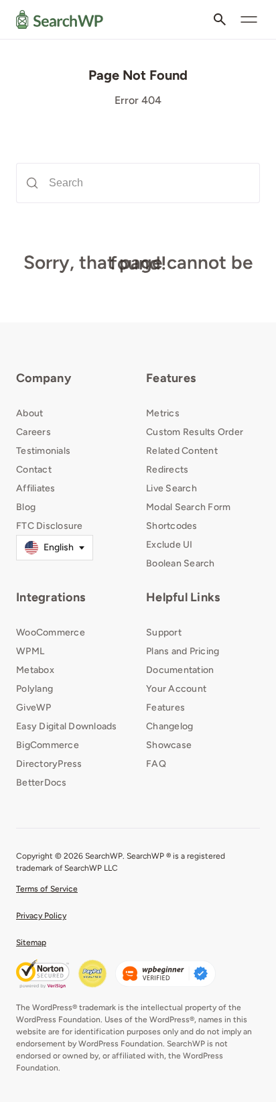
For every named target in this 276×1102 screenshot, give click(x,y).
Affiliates (36, 488)
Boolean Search (180, 563)
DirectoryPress (49, 764)
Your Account (176, 688)
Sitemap (31, 942)
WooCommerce (50, 632)
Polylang (34, 688)
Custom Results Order (194, 432)
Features (171, 378)
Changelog (169, 726)
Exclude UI (169, 544)
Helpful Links (183, 597)
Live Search (171, 488)
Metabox (35, 670)
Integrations (50, 597)
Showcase (169, 745)
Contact (34, 469)
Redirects (167, 469)
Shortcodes (172, 526)
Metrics (163, 413)
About (29, 413)
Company (43, 378)
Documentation (180, 670)
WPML (30, 651)
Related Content (182, 450)
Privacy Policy (41, 915)
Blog (26, 507)
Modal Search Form (188, 507)
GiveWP (34, 707)
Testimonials (43, 450)
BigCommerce (47, 745)
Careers (33, 432)
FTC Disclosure (49, 526)
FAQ (156, 764)
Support (164, 632)
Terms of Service (47, 889)
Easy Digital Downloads (66, 726)
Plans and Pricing (182, 651)
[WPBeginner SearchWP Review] (165, 974)
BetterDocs (41, 782)
